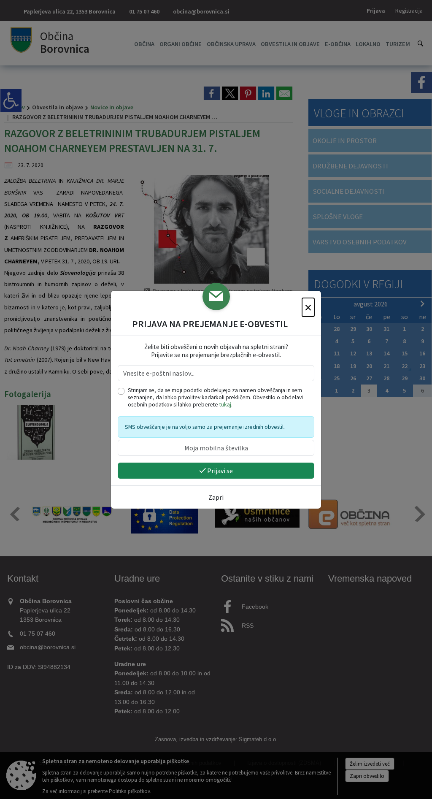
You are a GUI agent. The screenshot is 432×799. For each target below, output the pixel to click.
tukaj (225, 404)
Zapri (216, 497)
